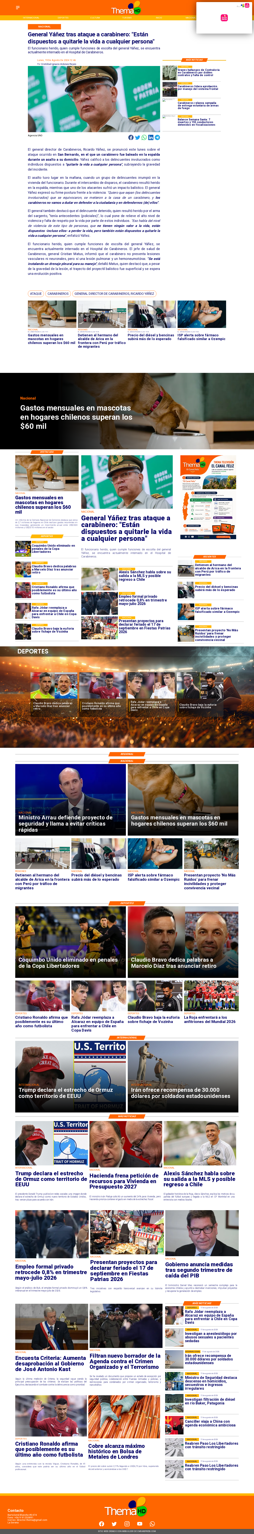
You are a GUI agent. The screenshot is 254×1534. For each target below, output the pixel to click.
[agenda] (126, 1347)
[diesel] (186, 590)
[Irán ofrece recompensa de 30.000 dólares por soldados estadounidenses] (174, 1359)
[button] (36, 293)
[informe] (174, 1381)
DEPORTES (41, 675)
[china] (174, 1425)
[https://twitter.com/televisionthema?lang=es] (114, 1525)
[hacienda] (125, 1167)
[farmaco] (186, 611)
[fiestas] (127, 1254)
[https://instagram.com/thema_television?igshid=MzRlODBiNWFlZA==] (127, 1525)
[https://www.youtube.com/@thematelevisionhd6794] (140, 1525)
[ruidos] (186, 633)
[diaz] (23, 569)
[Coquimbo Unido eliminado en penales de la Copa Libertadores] (23, 549)
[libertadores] (174, 1447)
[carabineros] (170, 89)
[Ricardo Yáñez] (127, 508)
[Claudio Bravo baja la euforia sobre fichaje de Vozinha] (23, 632)
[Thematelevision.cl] (17, 9)
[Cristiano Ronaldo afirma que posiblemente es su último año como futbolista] (23, 590)
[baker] (174, 1403)
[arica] (186, 568)
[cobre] (124, 1438)
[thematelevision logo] (127, 1520)
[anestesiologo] (174, 1337)
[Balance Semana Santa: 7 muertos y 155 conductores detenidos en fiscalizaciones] (170, 122)
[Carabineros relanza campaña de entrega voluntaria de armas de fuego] (170, 106)
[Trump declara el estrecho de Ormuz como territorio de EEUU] (51, 1165)
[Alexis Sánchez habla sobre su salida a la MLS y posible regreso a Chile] (200, 1165)
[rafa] (23, 611)
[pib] (202, 1255)
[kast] (51, 1349)
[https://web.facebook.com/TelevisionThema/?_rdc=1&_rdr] (102, 1525)
